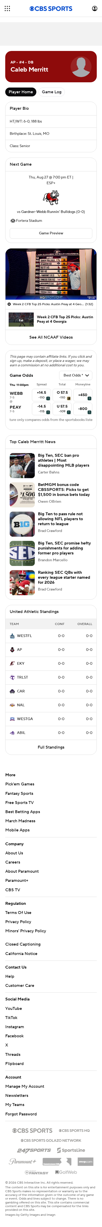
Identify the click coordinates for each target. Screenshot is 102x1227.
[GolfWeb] (66, 1177)
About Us (14, 858)
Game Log (51, 92)
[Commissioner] (57, 1165)
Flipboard (14, 1069)
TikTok (11, 1023)
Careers (12, 867)
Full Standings (51, 752)
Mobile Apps (17, 835)
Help (9, 981)
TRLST (22, 682)
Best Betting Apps (22, 817)
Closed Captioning (23, 949)
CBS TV (12, 895)
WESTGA (25, 724)
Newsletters (16, 1100)
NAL (21, 710)
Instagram (14, 1032)
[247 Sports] (34, 1154)
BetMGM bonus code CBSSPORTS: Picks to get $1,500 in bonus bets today (64, 494)
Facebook (14, 1041)
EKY (20, 669)
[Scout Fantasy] (37, 1177)
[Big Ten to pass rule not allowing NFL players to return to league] (22, 529)
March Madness (20, 826)
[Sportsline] (71, 1154)
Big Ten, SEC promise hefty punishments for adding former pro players (64, 553)
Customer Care (19, 990)
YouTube (13, 1013)
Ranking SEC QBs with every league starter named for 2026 (64, 582)
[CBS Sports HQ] (74, 1135)
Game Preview (51, 233)
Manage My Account (24, 1091)
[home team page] (51, 197)
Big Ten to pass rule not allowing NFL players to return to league (60, 524)
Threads (12, 1059)
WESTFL (24, 641)
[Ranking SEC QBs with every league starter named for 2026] (22, 587)
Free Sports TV (19, 808)
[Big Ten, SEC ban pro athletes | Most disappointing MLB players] (22, 470)
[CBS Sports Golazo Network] (51, 1145)
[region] (51, 274)
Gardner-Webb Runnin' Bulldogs (48, 212)
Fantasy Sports (19, 798)
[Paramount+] (22, 1165)
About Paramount (22, 876)
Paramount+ (16, 885)
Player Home (21, 92)
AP (19, 655)
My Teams (14, 1110)
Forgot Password (21, 1119)
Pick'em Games (19, 789)
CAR (21, 696)
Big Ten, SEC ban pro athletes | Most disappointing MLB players (63, 465)
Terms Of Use (18, 918)
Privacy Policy (18, 927)
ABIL (21, 738)
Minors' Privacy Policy (25, 936)
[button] (7, 8)
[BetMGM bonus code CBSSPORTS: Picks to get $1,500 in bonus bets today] (22, 500)
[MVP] (85, 1164)
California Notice (21, 959)
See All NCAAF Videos (51, 337)
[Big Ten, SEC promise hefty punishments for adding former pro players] (22, 558)
